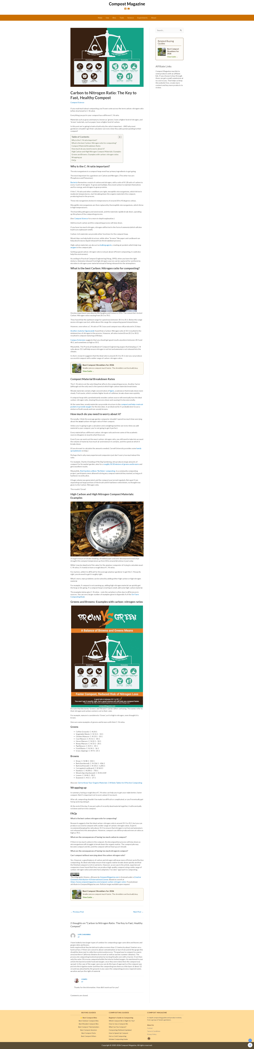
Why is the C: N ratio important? (84, 140)
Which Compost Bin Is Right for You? (122, 1021)
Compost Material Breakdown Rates (86, 146)
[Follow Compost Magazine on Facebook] (149, 1038)
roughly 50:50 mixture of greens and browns (121, 464)
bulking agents (106, 245)
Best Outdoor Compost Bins (89, 1021)
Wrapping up (77, 157)
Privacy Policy (151, 1034)
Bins (114, 18)
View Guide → (88, 371)
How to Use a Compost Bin (118, 1024)
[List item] (125, 9)
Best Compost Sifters (88, 1036)
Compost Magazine (127, 3)
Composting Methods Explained (120, 1030)
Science (130, 18)
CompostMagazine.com (109, 877)
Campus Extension (78, 340)
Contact (150, 1028)
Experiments (142, 18)
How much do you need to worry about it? (88, 149)
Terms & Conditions (153, 1031)
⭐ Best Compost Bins (88, 1018)
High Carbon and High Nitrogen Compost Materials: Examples (96, 151)
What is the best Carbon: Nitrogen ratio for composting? (94, 143)
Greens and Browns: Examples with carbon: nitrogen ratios (95, 154)
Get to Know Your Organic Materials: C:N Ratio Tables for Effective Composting (110, 783)
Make (100, 18)
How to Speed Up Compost (118, 1033)
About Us (150, 1025)
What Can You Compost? (117, 1027)
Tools (122, 18)
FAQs (74, 160)
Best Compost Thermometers (88, 1027)
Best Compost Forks (88, 1033)
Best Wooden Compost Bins (89, 1024)
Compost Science (77, 102)
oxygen (73, 247)
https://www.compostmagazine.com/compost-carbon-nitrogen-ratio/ (98, 882)
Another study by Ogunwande (82, 331)
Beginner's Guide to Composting (121, 1018)
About (153, 18)
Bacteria (73, 182)
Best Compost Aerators (88, 1030)
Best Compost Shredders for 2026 (98, 365)
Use (107, 18)
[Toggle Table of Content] (119, 137)
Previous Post (77, 912)
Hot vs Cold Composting (117, 1036)
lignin (112, 391)
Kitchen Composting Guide (118, 1039)
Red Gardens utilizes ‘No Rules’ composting (97, 471)
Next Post (138, 912)
